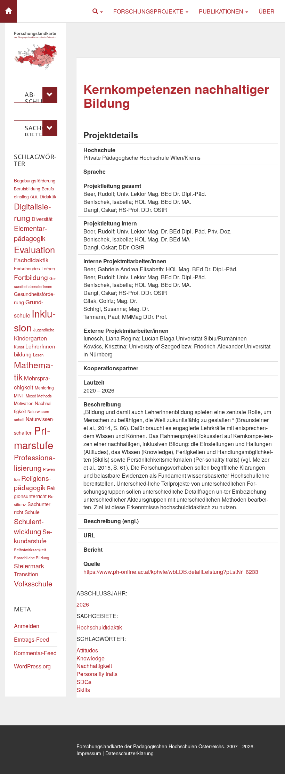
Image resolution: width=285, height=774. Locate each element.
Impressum (88, 753)
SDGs (83, 682)
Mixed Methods (39, 395)
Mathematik (33, 370)
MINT (19, 396)
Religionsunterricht (35, 492)
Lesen (38, 354)
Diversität (42, 218)
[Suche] (97, 11)
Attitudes (87, 650)
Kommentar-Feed (35, 653)
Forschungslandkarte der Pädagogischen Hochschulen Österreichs (150, 746)
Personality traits (96, 674)
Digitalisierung (32, 211)
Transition (26, 574)
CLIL (34, 196)
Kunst (19, 346)
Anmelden (26, 626)
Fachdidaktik (31, 259)
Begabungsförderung (34, 180)
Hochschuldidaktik (99, 627)
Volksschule (33, 583)
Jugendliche (43, 329)
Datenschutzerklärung (129, 753)
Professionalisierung (34, 462)
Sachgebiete (38, 130)
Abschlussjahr (40, 96)
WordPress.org (32, 666)
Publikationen (222, 11)
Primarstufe (33, 437)
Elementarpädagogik (30, 233)
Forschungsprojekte (149, 11)
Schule (32, 512)
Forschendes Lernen (34, 268)
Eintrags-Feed (31, 639)
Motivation (23, 403)
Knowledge (90, 658)
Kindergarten (30, 338)
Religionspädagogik (32, 482)
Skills (83, 690)
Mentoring (44, 387)
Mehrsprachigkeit (32, 382)
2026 (82, 604)
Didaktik (48, 196)
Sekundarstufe (33, 536)
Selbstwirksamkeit (30, 549)
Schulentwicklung (29, 526)
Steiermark (29, 565)
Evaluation (34, 249)
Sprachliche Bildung (31, 557)
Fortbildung (31, 277)
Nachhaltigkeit (94, 666)
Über (267, 11)
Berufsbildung (27, 188)
